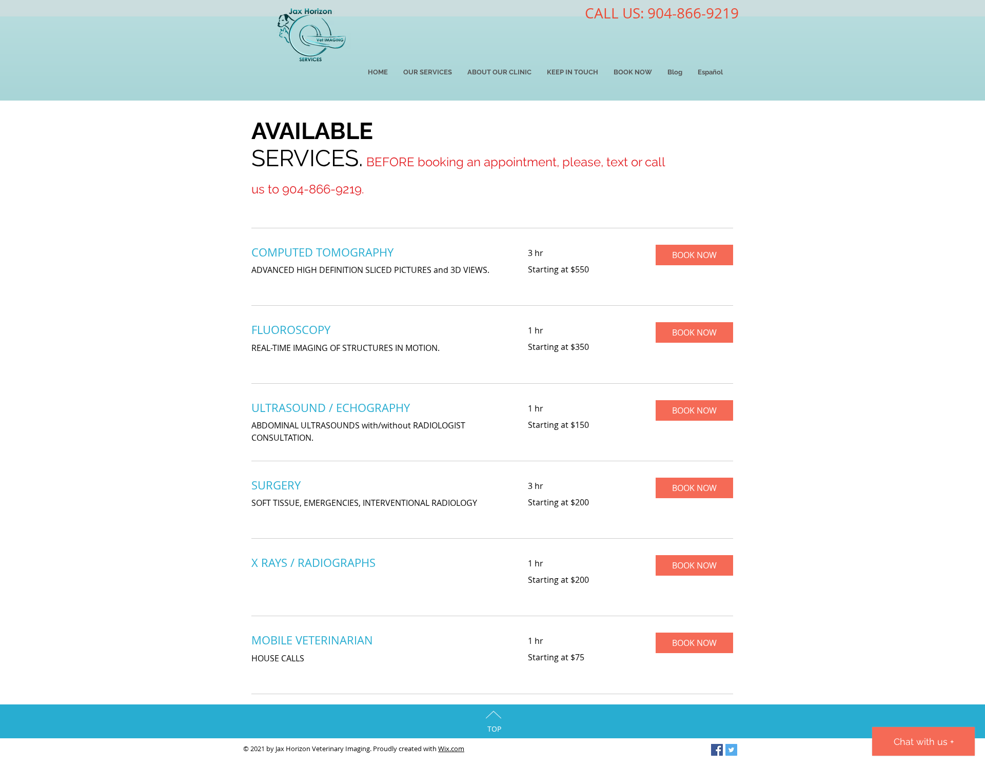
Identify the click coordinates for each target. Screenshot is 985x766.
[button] (694, 255)
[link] (377, 252)
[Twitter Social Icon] (731, 750)
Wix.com (451, 748)
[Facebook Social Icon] (717, 750)
